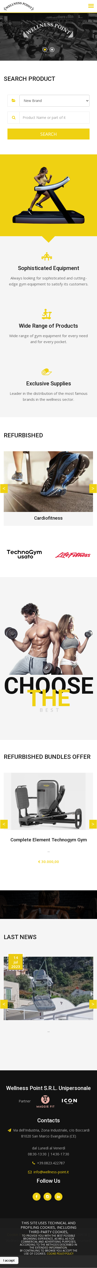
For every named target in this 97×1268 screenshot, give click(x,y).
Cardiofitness (48, 518)
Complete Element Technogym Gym (48, 840)
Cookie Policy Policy (60, 1253)
